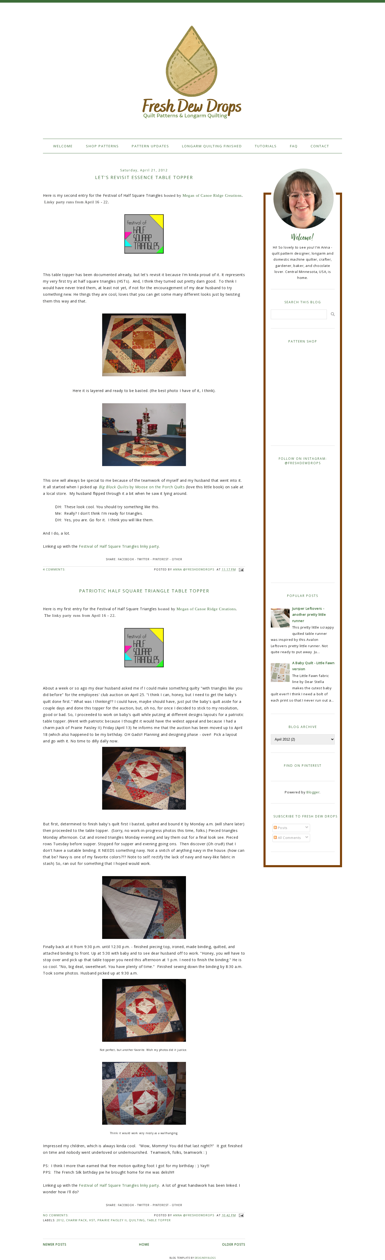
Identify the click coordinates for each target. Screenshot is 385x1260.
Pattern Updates (150, 146)
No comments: (56, 1215)
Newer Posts (54, 1244)
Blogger (313, 792)
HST (92, 1220)
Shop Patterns (102, 146)
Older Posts (233, 1244)
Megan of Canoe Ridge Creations (211, 195)
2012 (60, 1220)
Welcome (63, 146)
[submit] (333, 314)
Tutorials (266, 146)
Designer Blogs (205, 1257)
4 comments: (54, 569)
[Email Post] (241, 569)
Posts (282, 827)
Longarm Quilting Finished (212, 146)
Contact (320, 146)
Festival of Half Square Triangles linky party (118, 546)
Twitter (143, 559)
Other (177, 559)
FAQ (294, 146)
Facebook (126, 559)
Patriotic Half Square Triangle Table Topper (144, 591)
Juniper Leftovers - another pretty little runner (309, 614)
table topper (159, 1220)
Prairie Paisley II (112, 1220)
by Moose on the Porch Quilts (142, 486)
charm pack (76, 1220)
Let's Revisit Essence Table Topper (144, 177)
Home (144, 1244)
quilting (137, 1220)
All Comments (289, 837)
